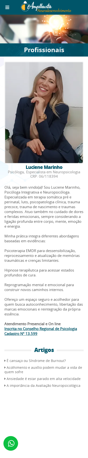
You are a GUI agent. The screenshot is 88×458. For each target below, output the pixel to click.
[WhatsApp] (10, 443)
